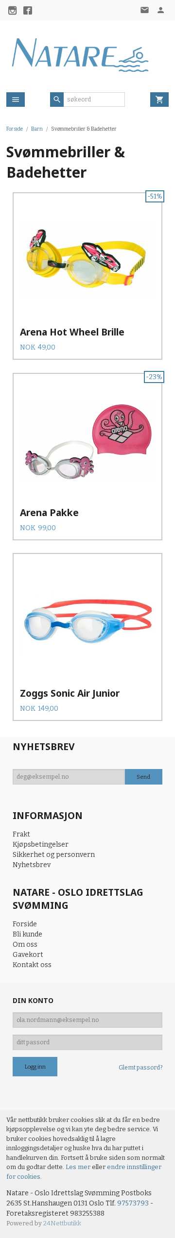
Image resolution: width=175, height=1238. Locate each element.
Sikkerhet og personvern (54, 855)
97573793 (133, 1203)
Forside (14, 129)
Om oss (25, 944)
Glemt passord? (140, 1067)
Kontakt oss (32, 965)
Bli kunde (27, 934)
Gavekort (28, 955)
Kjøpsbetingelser (41, 844)
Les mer (79, 1167)
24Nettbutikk (62, 1223)
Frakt (21, 834)
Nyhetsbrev (32, 865)
